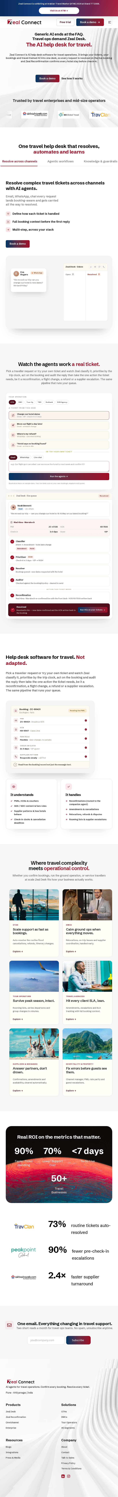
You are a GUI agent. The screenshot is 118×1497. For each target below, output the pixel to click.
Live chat (38, 457)
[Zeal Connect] (24, 22)
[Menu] (109, 22)
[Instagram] (68, 1476)
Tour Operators (69, 1422)
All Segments (68, 1427)
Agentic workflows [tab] (60, 161)
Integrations (12, 1452)
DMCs (64, 1417)
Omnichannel (12, 1422)
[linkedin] (63, 1476)
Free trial (65, 22)
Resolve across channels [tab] (19, 161)
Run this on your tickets (92, 610)
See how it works (72, 78)
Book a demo (90, 22)
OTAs (64, 1411)
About (64, 1446)
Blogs (8, 1446)
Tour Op (29, 402)
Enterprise (11, 1427)
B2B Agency (62, 402)
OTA (12, 402)
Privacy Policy (68, 1463)
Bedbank (49, 402)
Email (13, 457)
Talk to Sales (67, 1457)
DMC (20, 402)
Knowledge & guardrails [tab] (100, 161)
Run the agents (59, 476)
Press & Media (13, 1457)
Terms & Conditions (71, 1468)
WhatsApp (24, 457)
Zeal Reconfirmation (16, 1417)
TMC (39, 402)
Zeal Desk (11, 1411)
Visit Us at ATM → (59, 10)
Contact (65, 1452)
